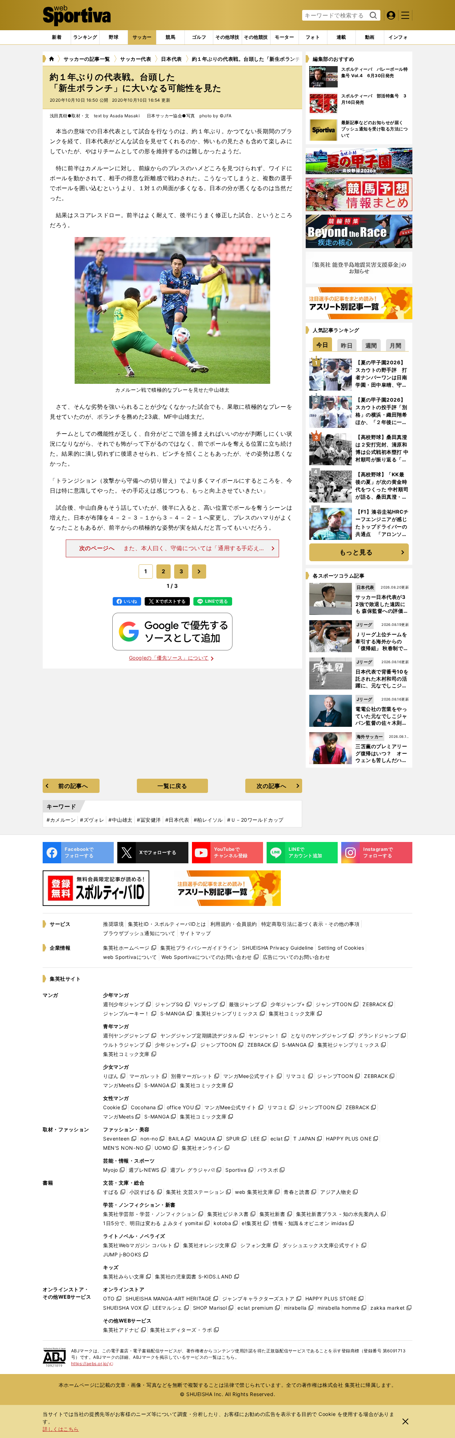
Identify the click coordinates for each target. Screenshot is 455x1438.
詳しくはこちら (61, 1429)
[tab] (114, 37)
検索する (372, 15)
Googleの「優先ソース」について (169, 658)
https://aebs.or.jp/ (92, 1363)
